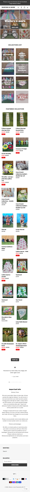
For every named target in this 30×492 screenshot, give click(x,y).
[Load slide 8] (19, 382)
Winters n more (8, 7)
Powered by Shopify (20, 487)
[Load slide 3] (12, 382)
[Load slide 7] (18, 382)
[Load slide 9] (21, 382)
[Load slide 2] (10, 382)
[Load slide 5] (15, 382)
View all (15, 359)
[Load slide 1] (9, 382)
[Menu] (27, 7)
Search (5, 451)
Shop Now (15, 27)
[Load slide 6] (16, 382)
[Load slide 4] (13, 382)
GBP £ (14, 474)
